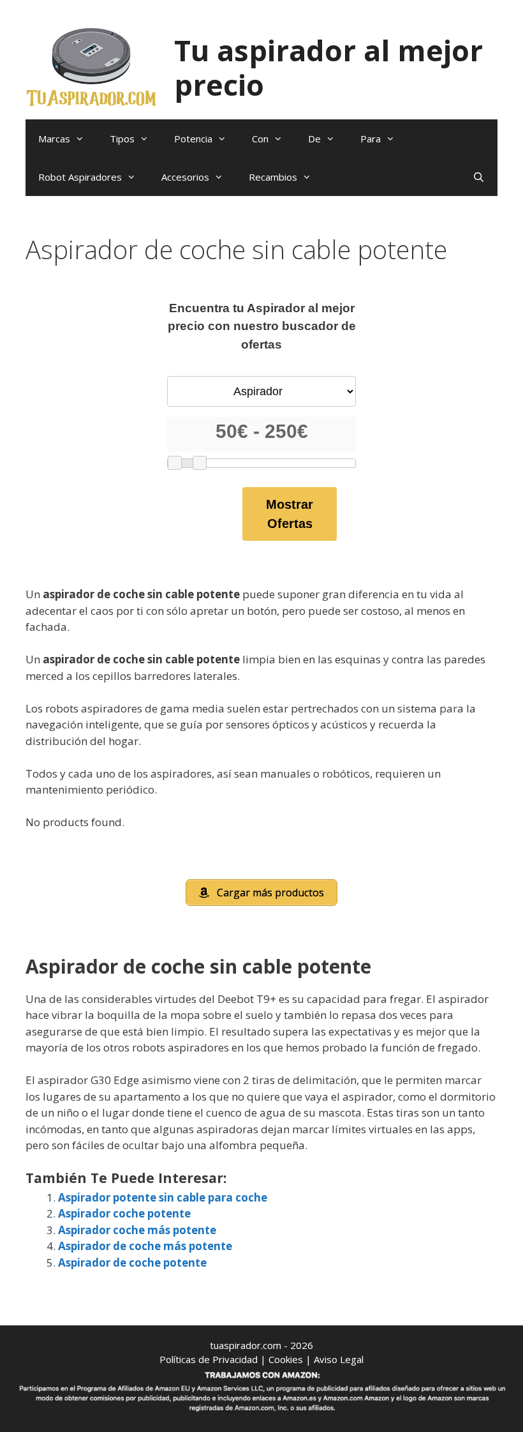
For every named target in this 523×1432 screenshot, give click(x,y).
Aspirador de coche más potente (145, 1246)
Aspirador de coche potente (132, 1262)
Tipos (122, 138)
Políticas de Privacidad (208, 1359)
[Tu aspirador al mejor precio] (92, 66)
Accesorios (185, 176)
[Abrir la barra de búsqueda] (478, 177)
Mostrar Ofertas (289, 514)
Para (370, 138)
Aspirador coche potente (124, 1213)
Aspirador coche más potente (137, 1230)
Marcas (54, 138)
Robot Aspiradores (80, 176)
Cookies (286, 1359)
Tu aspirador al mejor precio (328, 67)
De (314, 138)
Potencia (193, 138)
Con (260, 138)
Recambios (273, 176)
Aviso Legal (339, 1359)
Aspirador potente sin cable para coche (162, 1197)
